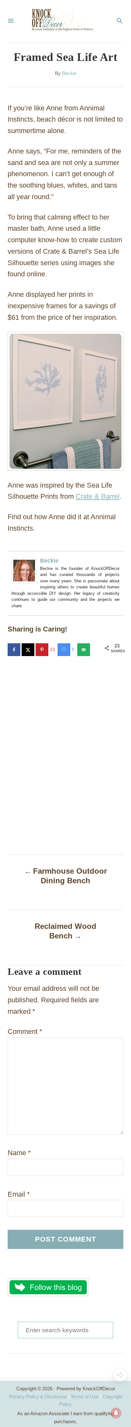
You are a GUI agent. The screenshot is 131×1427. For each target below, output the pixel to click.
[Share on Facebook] (15, 649)
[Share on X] (29, 649)
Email (19, 1194)
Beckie (69, 73)
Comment (25, 1031)
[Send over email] (84, 649)
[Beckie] (25, 570)
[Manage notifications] (116, 1413)
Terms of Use (85, 1396)
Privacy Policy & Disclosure (38, 1396)
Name (19, 1153)
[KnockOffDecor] (65, 21)
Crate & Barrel (98, 496)
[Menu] (11, 21)
